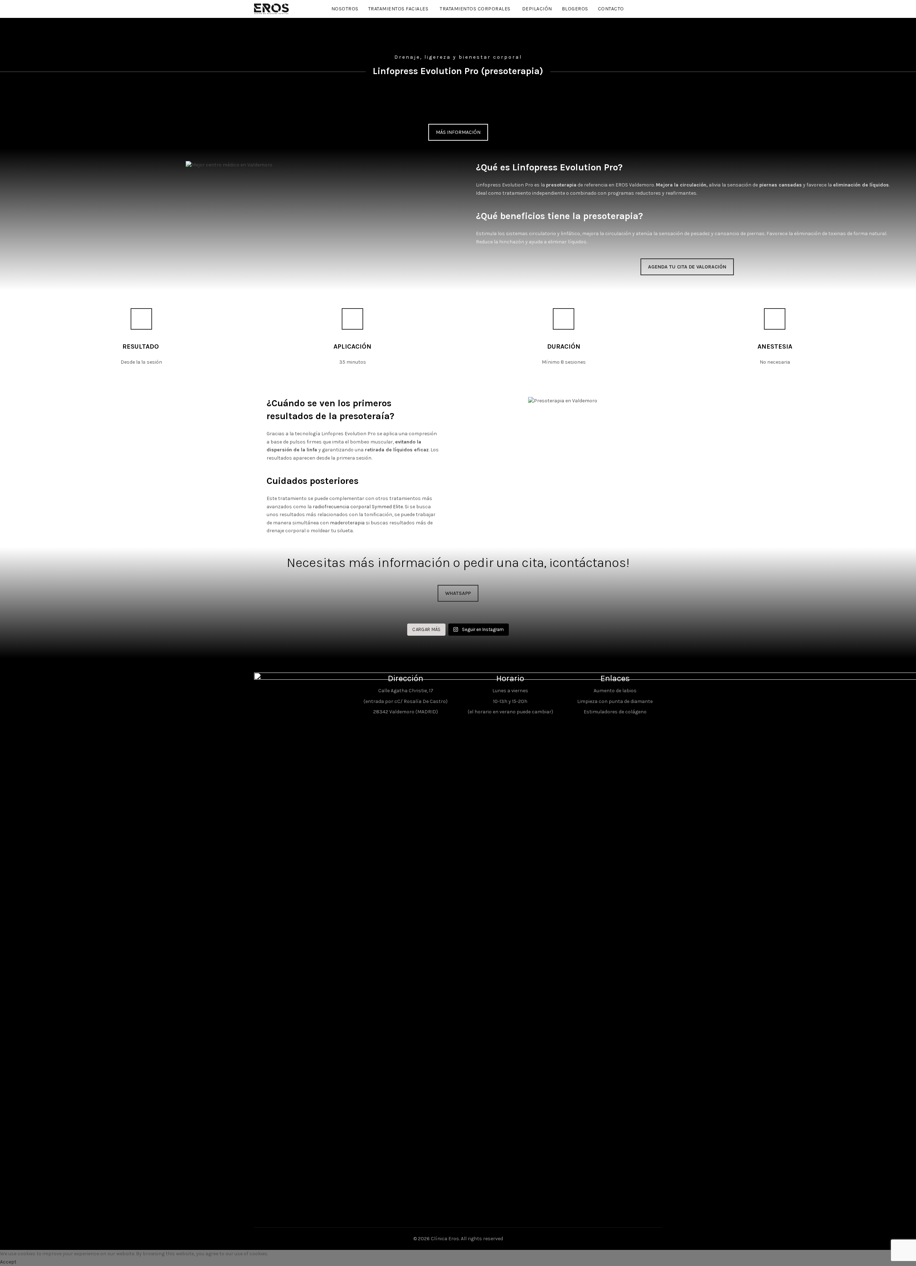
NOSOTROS (345, 9)
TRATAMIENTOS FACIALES (398, 9)
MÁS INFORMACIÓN (458, 132)
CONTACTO (611, 9)
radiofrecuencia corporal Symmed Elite (358, 507)
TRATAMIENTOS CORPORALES (475, 9)
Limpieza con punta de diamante (615, 701)
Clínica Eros (445, 1239)
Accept (8, 1262)
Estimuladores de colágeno (615, 712)
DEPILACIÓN (537, 9)
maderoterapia (347, 523)
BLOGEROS (575, 9)
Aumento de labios (615, 691)
